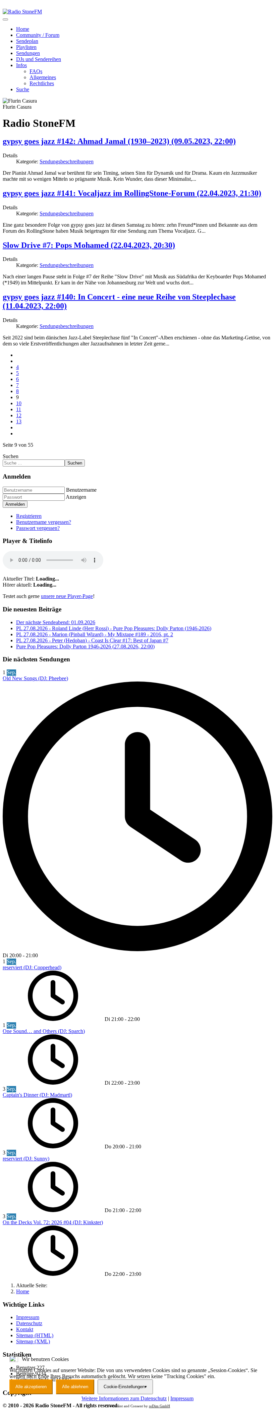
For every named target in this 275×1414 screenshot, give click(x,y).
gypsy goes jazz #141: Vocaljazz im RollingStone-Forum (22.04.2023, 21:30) (132, 193)
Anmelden (15, 504)
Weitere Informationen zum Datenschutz (124, 1398)
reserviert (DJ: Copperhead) (32, 967)
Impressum (182, 1398)
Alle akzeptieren (31, 1386)
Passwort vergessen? (38, 528)
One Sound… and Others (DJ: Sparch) (44, 1031)
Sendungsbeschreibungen (67, 161)
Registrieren (29, 516)
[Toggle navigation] (5, 19)
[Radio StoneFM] (22, 11)
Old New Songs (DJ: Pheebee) (35, 678)
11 (18, 409)
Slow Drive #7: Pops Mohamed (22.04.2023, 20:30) (89, 245)
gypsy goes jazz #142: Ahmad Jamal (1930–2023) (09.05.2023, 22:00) (119, 141)
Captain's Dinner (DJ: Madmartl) (37, 1095)
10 (18, 403)
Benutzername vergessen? (43, 522)
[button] (21, 65)
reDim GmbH (159, 1406)
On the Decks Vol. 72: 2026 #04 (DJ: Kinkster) (53, 1222)
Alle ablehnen (75, 1386)
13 (18, 421)
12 (18, 415)
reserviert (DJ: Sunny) (26, 1158)
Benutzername (81, 490)
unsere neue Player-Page (67, 596)
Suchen (10, 456)
